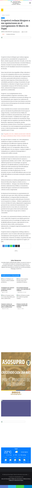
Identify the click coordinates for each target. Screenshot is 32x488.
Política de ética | (27, 478)
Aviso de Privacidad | (6, 478)
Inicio (3, 15)
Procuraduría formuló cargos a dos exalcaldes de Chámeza (23, 289)
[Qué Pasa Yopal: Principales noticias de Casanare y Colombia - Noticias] (16, 3)
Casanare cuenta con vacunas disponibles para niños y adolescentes (8, 305)
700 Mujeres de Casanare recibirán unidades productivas (7, 289)
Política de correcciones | (17, 478)
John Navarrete (16, 31)
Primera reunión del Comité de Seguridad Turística (22, 305)
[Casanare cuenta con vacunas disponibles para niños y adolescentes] (8, 299)
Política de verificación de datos (16, 480)
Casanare (7, 15)
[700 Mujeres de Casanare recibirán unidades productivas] (8, 282)
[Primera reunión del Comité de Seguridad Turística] (24, 299)
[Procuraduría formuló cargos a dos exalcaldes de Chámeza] (24, 282)
